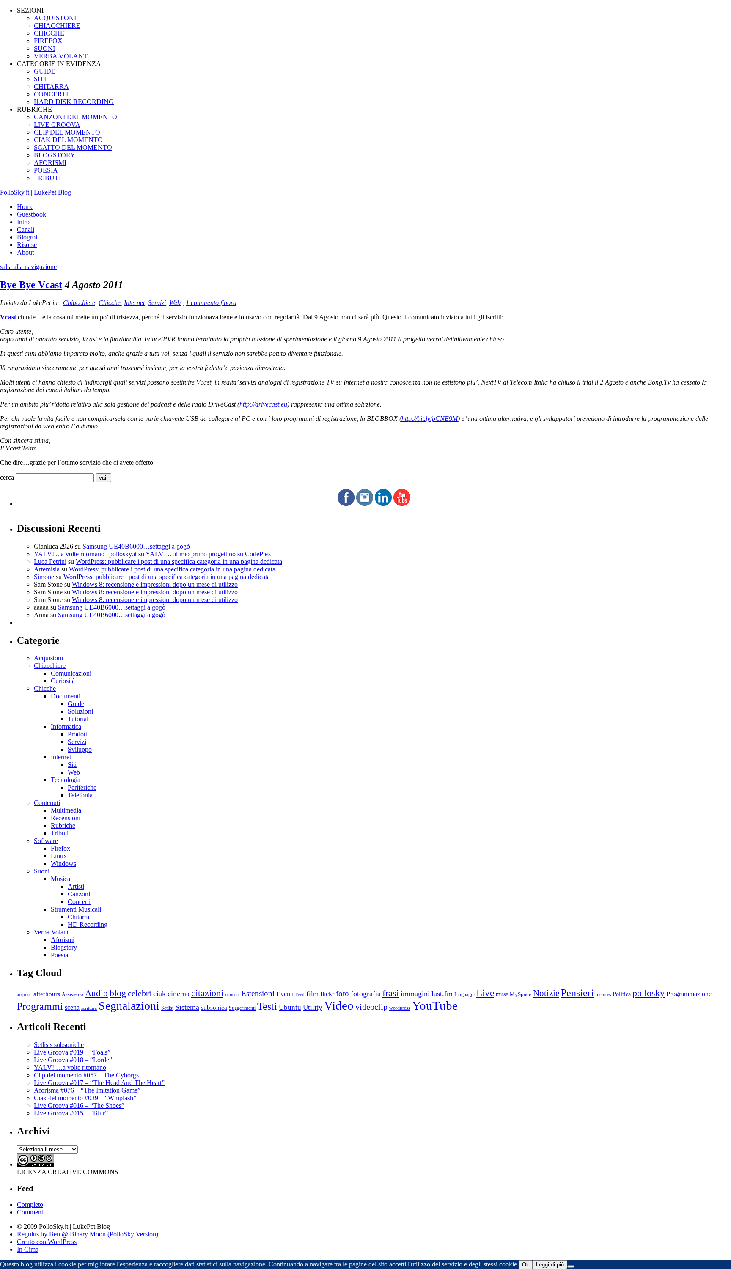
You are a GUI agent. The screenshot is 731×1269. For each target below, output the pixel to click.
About (25, 252)
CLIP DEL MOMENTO (67, 132)
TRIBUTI (47, 177)
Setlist (167, 1008)
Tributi (60, 833)
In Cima (27, 1249)
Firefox (60, 848)
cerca (7, 477)
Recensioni (65, 817)
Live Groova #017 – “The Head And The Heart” (99, 1082)
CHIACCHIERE (57, 25)
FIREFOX (48, 40)
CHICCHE (49, 33)
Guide (76, 703)
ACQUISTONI (55, 18)
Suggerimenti (242, 1008)
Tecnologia (65, 779)
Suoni (41, 871)
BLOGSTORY (54, 155)
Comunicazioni (71, 673)
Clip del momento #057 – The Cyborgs (86, 1075)
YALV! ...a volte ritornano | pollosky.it (85, 554)
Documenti (65, 696)
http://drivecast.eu (263, 404)
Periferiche (82, 787)
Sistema (187, 1007)
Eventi (285, 993)
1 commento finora (211, 302)
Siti (72, 764)
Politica (622, 994)
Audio (96, 993)
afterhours (46, 994)
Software (46, 840)
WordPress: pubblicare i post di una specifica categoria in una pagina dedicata (179, 561)
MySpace (520, 994)
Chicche (110, 302)
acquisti (24, 994)
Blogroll (28, 237)
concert (232, 994)
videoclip (371, 1006)
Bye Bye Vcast (31, 284)
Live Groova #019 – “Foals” (72, 1052)
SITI (40, 78)
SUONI (44, 48)
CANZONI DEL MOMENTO (75, 117)
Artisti (76, 886)
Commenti (31, 1212)
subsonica (214, 1007)
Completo (30, 1204)
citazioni (207, 993)
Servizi (157, 302)
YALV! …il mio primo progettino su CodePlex (208, 554)
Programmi (40, 1006)
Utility (312, 1007)
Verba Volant (51, 932)
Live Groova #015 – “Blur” (71, 1113)
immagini (415, 993)
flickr (327, 993)
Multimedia (66, 810)
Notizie (546, 993)
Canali (25, 229)
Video (339, 1005)
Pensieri (577, 992)
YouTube (435, 1005)
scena (72, 1007)
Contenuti (47, 802)
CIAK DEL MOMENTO (68, 139)
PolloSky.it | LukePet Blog (35, 192)
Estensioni (258, 993)
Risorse (27, 244)
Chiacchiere (79, 302)
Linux (59, 856)
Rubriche (63, 825)
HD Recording (87, 924)
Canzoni (79, 894)
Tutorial (78, 718)
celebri (139, 993)
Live (485, 993)
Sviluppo (80, 749)
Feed (300, 994)
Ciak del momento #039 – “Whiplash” (85, 1097)
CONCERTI (51, 94)
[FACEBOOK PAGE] (346, 503)
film (312, 994)
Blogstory (64, 947)
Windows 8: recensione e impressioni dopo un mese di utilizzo (155, 584)
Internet (134, 302)
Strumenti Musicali (76, 909)
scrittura (89, 1008)
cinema (179, 993)
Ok (525, 1264)
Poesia (59, 955)
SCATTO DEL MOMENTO (73, 147)
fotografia (366, 993)
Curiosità (63, 680)
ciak (159, 993)
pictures (603, 994)
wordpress (399, 1008)
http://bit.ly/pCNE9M (429, 418)
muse (502, 994)
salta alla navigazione (28, 266)
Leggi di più (550, 1264)
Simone (44, 576)
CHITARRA (51, 86)
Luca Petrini (50, 561)
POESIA (46, 170)
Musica (60, 878)
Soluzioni (80, 711)
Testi (267, 1006)
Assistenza (72, 994)
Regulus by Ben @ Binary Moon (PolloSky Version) (87, 1234)
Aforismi (62, 939)
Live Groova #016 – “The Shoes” (79, 1105)
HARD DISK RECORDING (74, 101)
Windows (63, 863)
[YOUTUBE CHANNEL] (401, 503)
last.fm (442, 993)
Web (175, 302)
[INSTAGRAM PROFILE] (364, 503)
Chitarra (78, 916)
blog (118, 993)
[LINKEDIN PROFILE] (383, 503)
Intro (23, 221)
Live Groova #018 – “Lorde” (73, 1059)
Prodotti (78, 734)
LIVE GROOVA (57, 124)
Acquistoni (48, 658)
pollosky (648, 993)
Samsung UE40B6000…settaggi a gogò (136, 546)
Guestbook (31, 214)
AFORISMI (50, 162)
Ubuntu (290, 1007)
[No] (570, 1266)
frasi (390, 993)
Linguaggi (464, 994)
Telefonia (80, 795)
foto (342, 993)
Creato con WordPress (47, 1241)
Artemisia (47, 569)
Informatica (66, 726)
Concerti (79, 901)
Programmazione (689, 993)
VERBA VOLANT (61, 56)
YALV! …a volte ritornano (70, 1067)
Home (25, 206)
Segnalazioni (129, 1005)
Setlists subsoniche (59, 1044)
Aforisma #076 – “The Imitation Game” (87, 1090)
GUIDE (44, 71)
